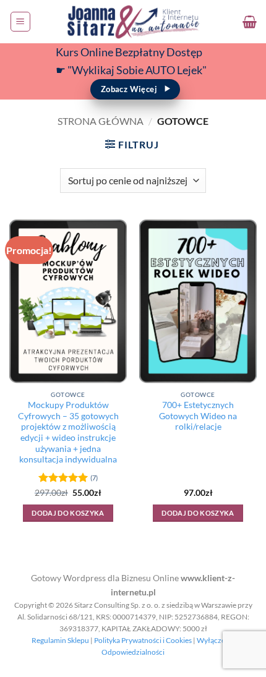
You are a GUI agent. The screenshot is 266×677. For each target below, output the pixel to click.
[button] (20, 22)
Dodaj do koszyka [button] (68, 513)
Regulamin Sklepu (60, 640)
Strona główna (101, 121)
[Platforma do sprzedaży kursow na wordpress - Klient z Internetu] (133, 22)
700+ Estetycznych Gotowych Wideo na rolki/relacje (198, 416)
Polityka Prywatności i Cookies (143, 640)
